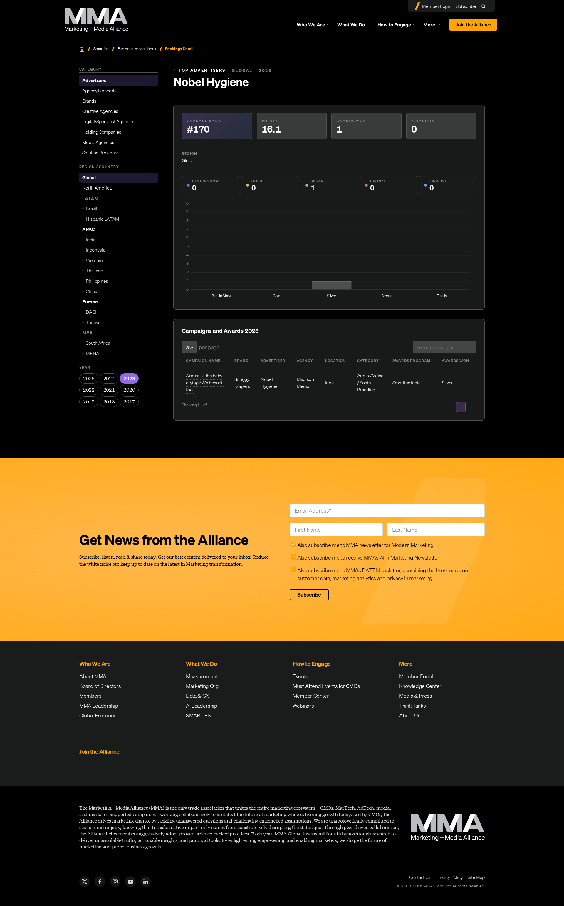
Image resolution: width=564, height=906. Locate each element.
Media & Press (415, 695)
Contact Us (420, 877)
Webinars (303, 705)
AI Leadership (201, 705)
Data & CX (197, 695)
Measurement (202, 676)
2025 (89, 378)
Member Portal (416, 676)
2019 (89, 402)
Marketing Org (202, 686)
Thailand (94, 270)
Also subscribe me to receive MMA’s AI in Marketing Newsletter (368, 557)
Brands (89, 101)
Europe (90, 301)
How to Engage (394, 25)
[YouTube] (130, 881)
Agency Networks (100, 90)
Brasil (91, 208)
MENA (92, 353)
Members (90, 695)
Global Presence (97, 715)
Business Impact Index (137, 49)
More (434, 26)
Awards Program (411, 361)
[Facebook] (100, 881)
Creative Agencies (100, 111)
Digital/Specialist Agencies (108, 121)
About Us (409, 715)
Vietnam (94, 260)
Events (300, 676)
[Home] (82, 49)
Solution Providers (100, 152)
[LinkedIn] (145, 881)
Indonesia (95, 250)
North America (97, 188)
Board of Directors (100, 686)
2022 (89, 390)
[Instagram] (115, 881)
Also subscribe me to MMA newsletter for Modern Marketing (365, 545)
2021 (109, 390)
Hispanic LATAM (102, 219)
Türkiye (93, 322)
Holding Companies (102, 132)
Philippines (97, 281)
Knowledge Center (420, 686)
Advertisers (94, 80)
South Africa (98, 343)
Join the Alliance (473, 25)
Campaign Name (203, 361)
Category (368, 361)
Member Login (436, 6)
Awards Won (455, 361)
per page (209, 347)
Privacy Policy (449, 877)
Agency (305, 361)
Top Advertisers (199, 70)
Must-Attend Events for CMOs (326, 686)
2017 (129, 402)
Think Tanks (412, 705)
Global (89, 177)
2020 (129, 390)
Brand (241, 361)
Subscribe (466, 6)
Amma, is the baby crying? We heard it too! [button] (205, 382)
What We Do (351, 25)
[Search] (484, 6)
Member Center (311, 695)
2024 (109, 378)
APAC (88, 229)
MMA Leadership (98, 705)
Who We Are (311, 25)
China (91, 291)
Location (335, 361)
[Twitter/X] (84, 881)
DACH (92, 312)
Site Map (476, 877)
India (90, 239)
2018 (109, 402)
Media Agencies (98, 142)
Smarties (101, 49)
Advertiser (273, 361)
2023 (129, 378)
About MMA (92, 676)
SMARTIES (198, 715)
